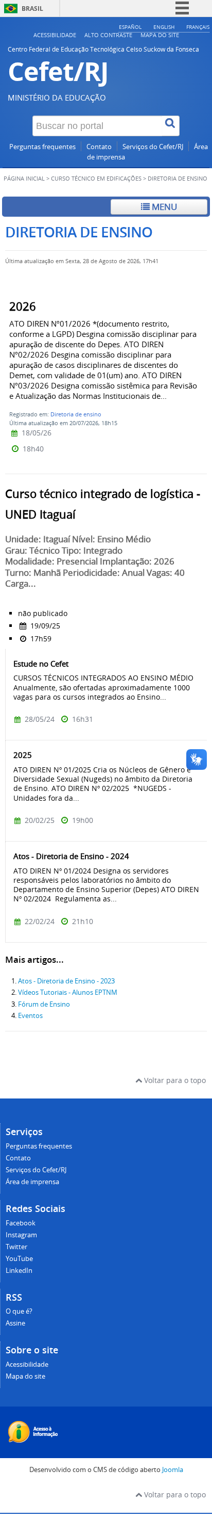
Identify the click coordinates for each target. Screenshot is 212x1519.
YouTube (19, 1258)
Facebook (21, 1223)
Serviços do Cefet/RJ (152, 146)
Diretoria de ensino (75, 414)
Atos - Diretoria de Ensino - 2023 (66, 981)
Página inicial (24, 178)
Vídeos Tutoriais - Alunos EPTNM (67, 992)
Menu (163, 207)
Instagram (21, 1235)
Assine (15, 1323)
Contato (99, 146)
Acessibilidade (54, 35)
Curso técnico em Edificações (96, 178)
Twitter (16, 1246)
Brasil (32, 8)
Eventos (30, 1015)
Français (197, 26)
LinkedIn (19, 1270)
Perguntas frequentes (42, 146)
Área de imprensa (32, 1181)
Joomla (172, 1469)
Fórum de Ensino (44, 1004)
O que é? (19, 1311)
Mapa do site (159, 35)
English (163, 26)
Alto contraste (108, 35)
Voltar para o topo (174, 1080)
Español (130, 26)
